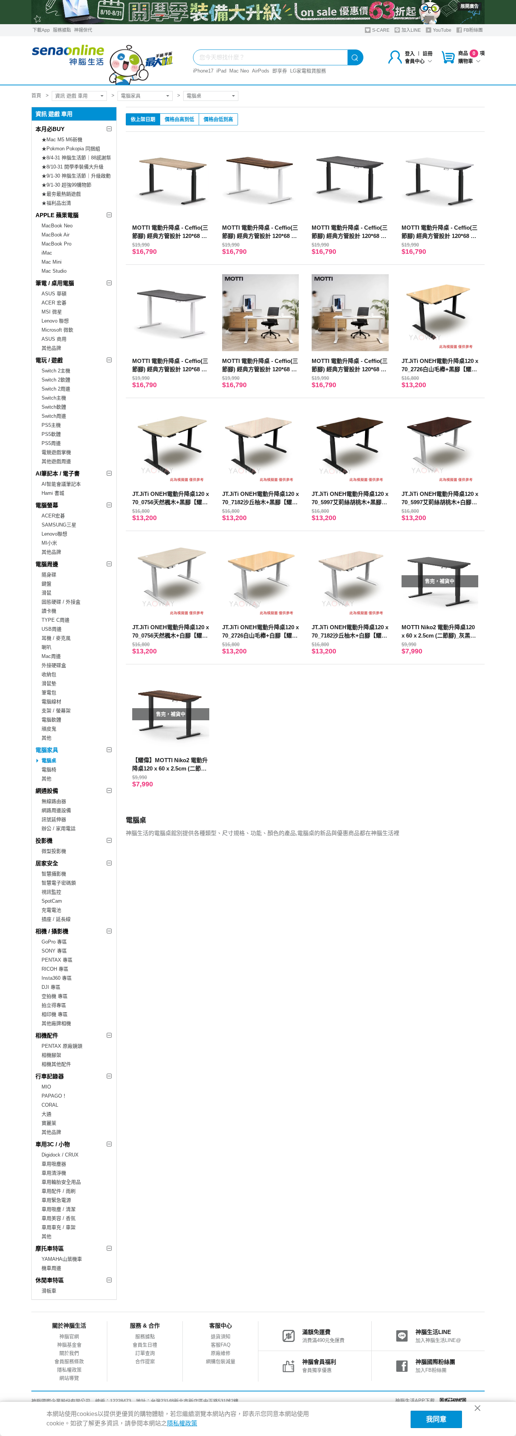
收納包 (49, 674)
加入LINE (410, 30)
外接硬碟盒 (54, 665)
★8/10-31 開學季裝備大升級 (73, 167)
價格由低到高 (218, 119)
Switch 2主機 (56, 371)
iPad (221, 70)
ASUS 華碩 (54, 293)
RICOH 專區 (55, 969)
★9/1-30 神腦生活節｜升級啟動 (76, 176)
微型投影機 (54, 851)
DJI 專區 (51, 987)
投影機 (44, 840)
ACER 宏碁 (54, 303)
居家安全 (47, 863)
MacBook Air (56, 235)
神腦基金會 (69, 1345)
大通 (46, 1114)
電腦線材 (51, 701)
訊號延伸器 (54, 819)
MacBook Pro (56, 244)
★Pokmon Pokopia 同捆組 (71, 148)
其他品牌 (51, 348)
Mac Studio (54, 271)
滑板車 (49, 1291)
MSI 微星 (52, 312)
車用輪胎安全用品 (61, 1182)
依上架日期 (143, 119)
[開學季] (258, 12)
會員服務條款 (69, 1361)
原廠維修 (220, 1353)
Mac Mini (52, 262)
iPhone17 (203, 70)
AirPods (260, 70)
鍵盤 (46, 584)
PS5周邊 (51, 443)
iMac (47, 253)
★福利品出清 (56, 203)
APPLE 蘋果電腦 (57, 215)
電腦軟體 (51, 720)
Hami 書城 (53, 493)
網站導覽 (69, 1378)
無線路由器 (54, 801)
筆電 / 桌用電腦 (55, 283)
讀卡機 (49, 611)
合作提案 (145, 1361)
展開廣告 (469, 6)
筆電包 (49, 692)
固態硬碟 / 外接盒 (61, 602)
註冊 (428, 53)
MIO (46, 1087)
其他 (46, 738)
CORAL (50, 1105)
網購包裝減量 (220, 1361)
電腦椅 (49, 769)
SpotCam (52, 901)
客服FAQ (220, 1345)
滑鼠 (46, 593)
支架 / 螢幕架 (56, 710)
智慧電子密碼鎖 (59, 883)
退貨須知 (220, 1336)
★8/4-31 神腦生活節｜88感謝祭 (76, 158)
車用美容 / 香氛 (59, 1218)
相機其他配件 (56, 1064)
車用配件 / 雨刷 (59, 1191)
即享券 (279, 70)
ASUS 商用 (54, 339)
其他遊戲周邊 (56, 461)
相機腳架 (51, 1055)
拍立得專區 (54, 1005)
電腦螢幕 (47, 505)
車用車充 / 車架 (59, 1227)
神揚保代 (83, 30)
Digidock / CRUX (60, 1155)
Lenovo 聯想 (55, 321)
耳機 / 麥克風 (56, 638)
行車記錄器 (50, 1076)
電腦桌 (194, 96)
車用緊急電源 (56, 1200)
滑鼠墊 (49, 683)
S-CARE (380, 30)
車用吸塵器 (54, 1164)
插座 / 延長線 (56, 919)
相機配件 (47, 1035)
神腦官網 (69, 1336)
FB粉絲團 (472, 30)
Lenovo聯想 (54, 534)
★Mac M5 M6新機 (62, 139)
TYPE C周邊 (56, 620)
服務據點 (62, 30)
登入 (410, 53)
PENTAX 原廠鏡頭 (62, 1046)
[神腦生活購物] (102, 60)
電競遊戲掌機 (56, 452)
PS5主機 (51, 425)
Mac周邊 (51, 656)
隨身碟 (49, 574)
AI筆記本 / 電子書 (58, 473)
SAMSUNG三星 (59, 525)
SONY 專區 (54, 951)
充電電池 (51, 910)
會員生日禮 (145, 1345)
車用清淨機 (54, 1173)
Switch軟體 (54, 407)
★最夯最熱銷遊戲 (61, 194)
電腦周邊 (47, 564)
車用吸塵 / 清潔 (59, 1209)
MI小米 (49, 543)
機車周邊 (51, 1268)
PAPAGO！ (54, 1096)
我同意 (436, 1419)
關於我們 (69, 1353)
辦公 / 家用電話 (59, 828)
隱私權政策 (69, 1370)
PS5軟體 (51, 434)
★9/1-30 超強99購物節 (66, 185)
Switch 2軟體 (56, 380)
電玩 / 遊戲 (49, 360)
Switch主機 (54, 398)
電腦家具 (131, 96)
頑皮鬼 (49, 729)
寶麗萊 (49, 1123)
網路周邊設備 (56, 810)
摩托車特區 (50, 1248)
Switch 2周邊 (56, 389)
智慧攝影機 (54, 874)
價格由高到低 (179, 119)
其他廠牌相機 (56, 1023)
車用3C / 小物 (53, 1144)
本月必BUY (50, 129)
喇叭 (46, 647)
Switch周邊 (54, 416)
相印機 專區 (55, 1014)
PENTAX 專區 (57, 960)
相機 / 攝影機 (52, 931)
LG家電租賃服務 (308, 70)
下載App (41, 30)
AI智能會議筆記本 (61, 484)
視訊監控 (51, 892)
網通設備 (47, 790)
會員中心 (415, 61)
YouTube (441, 30)
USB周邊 (52, 629)
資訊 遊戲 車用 (71, 96)
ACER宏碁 (53, 516)
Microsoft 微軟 (57, 330)
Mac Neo (239, 70)
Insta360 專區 (57, 978)
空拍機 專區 (55, 996)
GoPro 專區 (54, 942)
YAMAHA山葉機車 (62, 1259)
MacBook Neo (57, 226)
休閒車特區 (50, 1280)
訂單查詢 (145, 1353)
